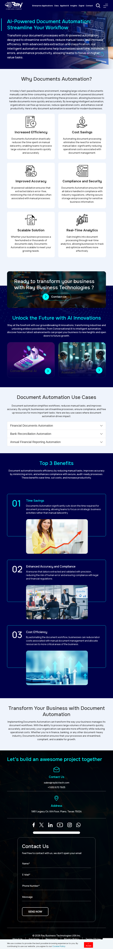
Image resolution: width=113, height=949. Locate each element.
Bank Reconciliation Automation (30, 433)
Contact (89, 6)
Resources (52, 939)
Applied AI (64, 6)
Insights (73, 6)
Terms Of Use (93, 939)
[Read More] (34, 825)
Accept (88, 945)
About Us (17, 939)
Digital (81, 6)
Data (56, 6)
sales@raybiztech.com (56, 782)
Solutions (34, 939)
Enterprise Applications (42, 6)
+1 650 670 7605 (56, 787)
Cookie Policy (58, 946)
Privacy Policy (71, 939)
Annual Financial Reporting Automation (35, 442)
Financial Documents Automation (31, 425)
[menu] (105, 5)
